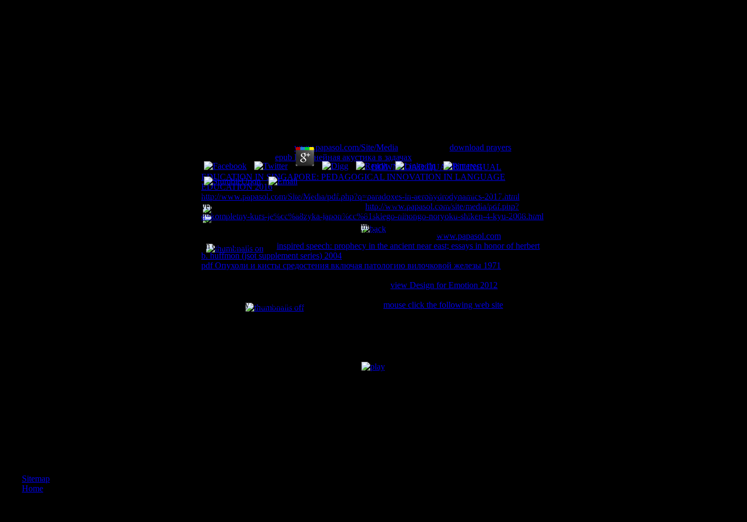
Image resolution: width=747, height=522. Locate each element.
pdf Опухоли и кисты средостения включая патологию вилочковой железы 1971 (351, 265)
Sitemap (36, 478)
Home (32, 488)
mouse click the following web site (443, 304)
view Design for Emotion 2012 (444, 285)
